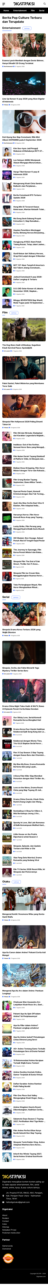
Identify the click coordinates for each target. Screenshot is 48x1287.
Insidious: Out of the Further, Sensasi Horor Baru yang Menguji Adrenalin (28, 447)
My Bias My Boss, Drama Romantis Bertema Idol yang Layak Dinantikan (29, 766)
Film (33, 10)
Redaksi (5, 1218)
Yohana (6, 104)
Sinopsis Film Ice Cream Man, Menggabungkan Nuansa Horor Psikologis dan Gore (27, 575)
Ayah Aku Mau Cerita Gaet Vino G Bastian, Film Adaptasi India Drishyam (28, 505)
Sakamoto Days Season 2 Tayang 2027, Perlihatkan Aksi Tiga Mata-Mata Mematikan (28, 1121)
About (4, 1215)
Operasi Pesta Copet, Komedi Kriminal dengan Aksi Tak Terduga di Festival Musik (29, 494)
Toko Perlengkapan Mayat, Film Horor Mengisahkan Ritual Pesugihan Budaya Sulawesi (27, 587)
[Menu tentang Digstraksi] (3, 4)
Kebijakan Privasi (9, 1230)
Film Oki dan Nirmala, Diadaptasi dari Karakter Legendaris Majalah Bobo (28, 435)
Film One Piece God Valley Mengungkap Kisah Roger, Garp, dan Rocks (28, 1098)
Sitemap (5, 1227)
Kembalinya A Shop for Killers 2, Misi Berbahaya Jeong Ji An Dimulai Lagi (27, 813)
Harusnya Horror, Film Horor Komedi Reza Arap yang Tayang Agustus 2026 (27, 517)
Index (4, 1224)
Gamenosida (7, 1246)
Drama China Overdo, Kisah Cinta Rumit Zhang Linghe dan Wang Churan (28, 801)
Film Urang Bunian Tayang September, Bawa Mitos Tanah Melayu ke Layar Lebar (27, 482)
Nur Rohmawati (8, 66)
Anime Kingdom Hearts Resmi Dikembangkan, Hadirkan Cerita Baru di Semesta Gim (27, 1109)
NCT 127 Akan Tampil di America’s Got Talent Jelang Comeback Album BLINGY (29, 267)
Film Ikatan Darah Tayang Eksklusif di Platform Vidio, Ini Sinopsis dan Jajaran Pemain (29, 459)
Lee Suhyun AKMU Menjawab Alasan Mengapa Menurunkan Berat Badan (27, 162)
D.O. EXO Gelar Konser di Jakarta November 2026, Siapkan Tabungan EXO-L (28, 291)
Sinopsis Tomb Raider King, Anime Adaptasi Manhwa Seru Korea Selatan (29, 1144)
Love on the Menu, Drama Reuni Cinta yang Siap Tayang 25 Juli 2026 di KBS (28, 790)
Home (6, 10)
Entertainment (20, 10)
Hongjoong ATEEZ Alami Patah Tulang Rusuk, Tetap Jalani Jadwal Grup (29, 244)
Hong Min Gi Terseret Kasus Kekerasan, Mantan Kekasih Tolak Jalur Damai (28, 209)
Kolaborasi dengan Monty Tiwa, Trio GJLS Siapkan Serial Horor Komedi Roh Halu (27, 743)
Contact (5, 1221)
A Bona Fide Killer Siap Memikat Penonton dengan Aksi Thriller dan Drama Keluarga (29, 778)
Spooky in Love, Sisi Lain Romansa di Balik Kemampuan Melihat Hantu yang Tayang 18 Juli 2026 (29, 825)
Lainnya (26, 28)
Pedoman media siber (11, 1233)
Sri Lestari (7, 351)
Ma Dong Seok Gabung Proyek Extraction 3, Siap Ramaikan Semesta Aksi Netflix (27, 221)
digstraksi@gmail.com (20, 1202)
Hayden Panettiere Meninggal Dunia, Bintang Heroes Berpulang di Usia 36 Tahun (28, 232)
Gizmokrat (6, 1249)
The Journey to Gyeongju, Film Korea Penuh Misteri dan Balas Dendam (27, 552)
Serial (41, 10)
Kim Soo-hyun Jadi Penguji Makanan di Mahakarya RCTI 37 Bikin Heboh (27, 151)
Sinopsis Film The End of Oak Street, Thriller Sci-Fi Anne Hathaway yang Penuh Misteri (27, 564)
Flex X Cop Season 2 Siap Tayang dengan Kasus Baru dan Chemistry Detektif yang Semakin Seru (29, 755)
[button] (45, 3)
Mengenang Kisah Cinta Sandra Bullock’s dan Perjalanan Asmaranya (27, 186)
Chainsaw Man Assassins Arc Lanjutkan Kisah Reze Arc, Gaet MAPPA (27, 1004)
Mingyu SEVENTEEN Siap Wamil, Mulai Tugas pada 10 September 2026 (28, 302)
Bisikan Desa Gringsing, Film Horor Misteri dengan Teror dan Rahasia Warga (29, 470)
